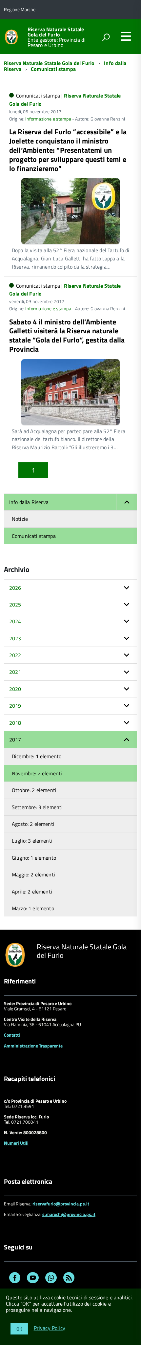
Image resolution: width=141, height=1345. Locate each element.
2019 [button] (15, 706)
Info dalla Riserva (29, 502)
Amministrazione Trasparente (33, 1045)
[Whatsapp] (51, 1278)
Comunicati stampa (53, 69)
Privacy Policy (49, 1328)
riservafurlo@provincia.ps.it (60, 1203)
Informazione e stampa (48, 118)
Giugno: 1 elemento (34, 858)
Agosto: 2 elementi (33, 824)
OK (19, 1328)
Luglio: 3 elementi (32, 841)
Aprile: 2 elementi (32, 891)
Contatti (12, 1034)
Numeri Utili (16, 1142)
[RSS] (68, 1278)
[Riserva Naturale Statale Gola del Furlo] (11, 36)
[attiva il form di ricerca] (106, 37)
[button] (126, 502)
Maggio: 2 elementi (33, 874)
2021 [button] (15, 672)
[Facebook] (14, 1278)
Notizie (20, 519)
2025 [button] (15, 604)
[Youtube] (33, 1278)
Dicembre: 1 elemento (36, 756)
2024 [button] (15, 621)
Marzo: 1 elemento (33, 908)
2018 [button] (15, 723)
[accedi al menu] (126, 36)
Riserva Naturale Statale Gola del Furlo (56, 32)
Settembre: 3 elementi (37, 807)
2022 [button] (15, 655)
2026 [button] (15, 588)
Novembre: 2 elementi (37, 773)
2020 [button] (15, 689)
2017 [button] (15, 739)
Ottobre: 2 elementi (34, 790)
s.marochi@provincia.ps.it (68, 1214)
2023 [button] (15, 638)
